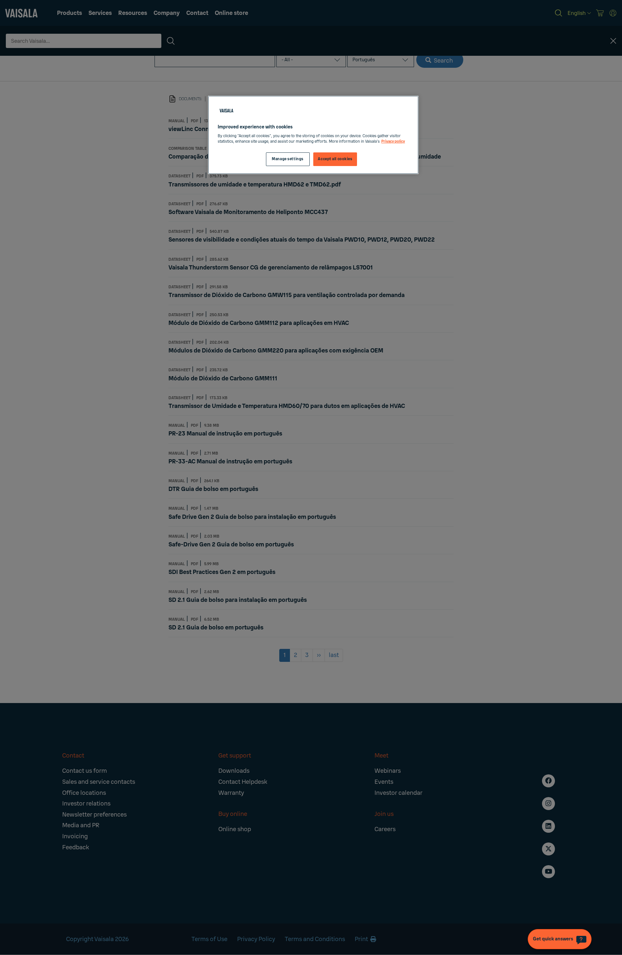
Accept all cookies (335, 159)
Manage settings (288, 159)
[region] (313, 135)
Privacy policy (393, 141)
